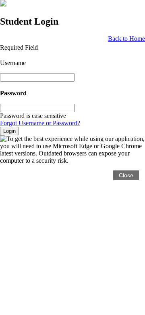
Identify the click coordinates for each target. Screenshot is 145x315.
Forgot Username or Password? (40, 123)
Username (13, 62)
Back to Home (126, 38)
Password (13, 93)
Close (126, 175)
